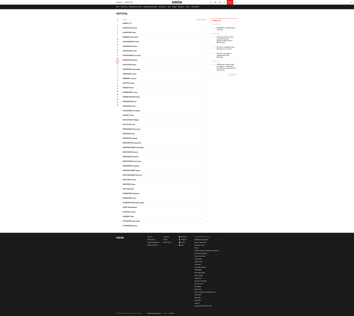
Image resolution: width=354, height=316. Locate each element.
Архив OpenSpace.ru (153, 242)
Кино (117, 6)
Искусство (124, 6)
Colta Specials (195, 6)
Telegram (183, 239)
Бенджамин (130, 207)
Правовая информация (154, 313)
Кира (131, 97)
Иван (130, 46)
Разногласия (198, 289)
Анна (130, 60)
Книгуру (197, 303)
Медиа (174, 6)
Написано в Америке (201, 281)
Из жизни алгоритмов (201, 253)
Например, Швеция (200, 267)
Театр (169, 6)
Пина (131, 42)
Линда (129, 212)
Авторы (121, 13)
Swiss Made (198, 286)
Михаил (129, 101)
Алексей (130, 157)
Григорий (133, 147)
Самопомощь (198, 259)
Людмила (131, 193)
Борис (129, 83)
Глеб (130, 51)
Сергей (129, 74)
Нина (129, 32)
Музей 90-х (198, 297)
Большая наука (199, 283)
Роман (129, 65)
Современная (135, 6)
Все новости (232, 74)
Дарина (131, 166)
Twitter (183, 242)
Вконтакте (184, 237)
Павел (128, 115)
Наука (188, 6)
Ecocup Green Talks (200, 256)
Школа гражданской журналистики (205, 292)
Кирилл (130, 152)
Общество (181, 6)
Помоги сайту (129, 2)
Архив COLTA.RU (152, 245)
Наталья (132, 175)
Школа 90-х (198, 300)
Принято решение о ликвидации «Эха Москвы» (224, 55)
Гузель (130, 92)
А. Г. (127, 23)
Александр (131, 221)
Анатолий (130, 37)
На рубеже (198, 264)
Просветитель (199, 261)
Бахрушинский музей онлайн (203, 306)
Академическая (150, 6)
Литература (162, 6)
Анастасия (131, 129)
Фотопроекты (151, 239)
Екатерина (131, 111)
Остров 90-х (198, 294)
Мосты (196, 248)
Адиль (130, 226)
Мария (131, 120)
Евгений (130, 28)
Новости (150, 237)
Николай (132, 143)
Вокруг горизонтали (200, 242)
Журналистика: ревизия (201, 239)
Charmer (172, 313)
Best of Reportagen (200, 272)
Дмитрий (128, 189)
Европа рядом (199, 275)
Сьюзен (129, 78)
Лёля (128, 216)
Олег (129, 124)
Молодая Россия (199, 245)
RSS (182, 245)
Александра (131, 69)
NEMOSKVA (198, 270)
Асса (129, 198)
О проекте (119, 2)
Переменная (198, 278)
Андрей (130, 138)
